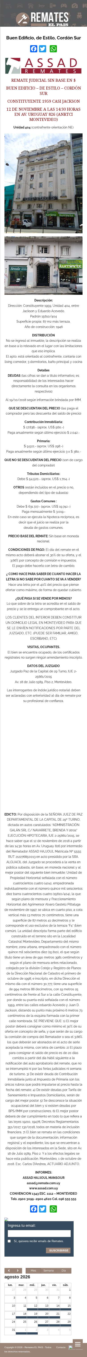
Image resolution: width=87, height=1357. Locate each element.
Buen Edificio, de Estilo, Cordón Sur (43, 38)
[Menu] (78, 1344)
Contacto (61, 1347)
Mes (33, 1270)
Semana (49, 1270)
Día (64, 1270)
